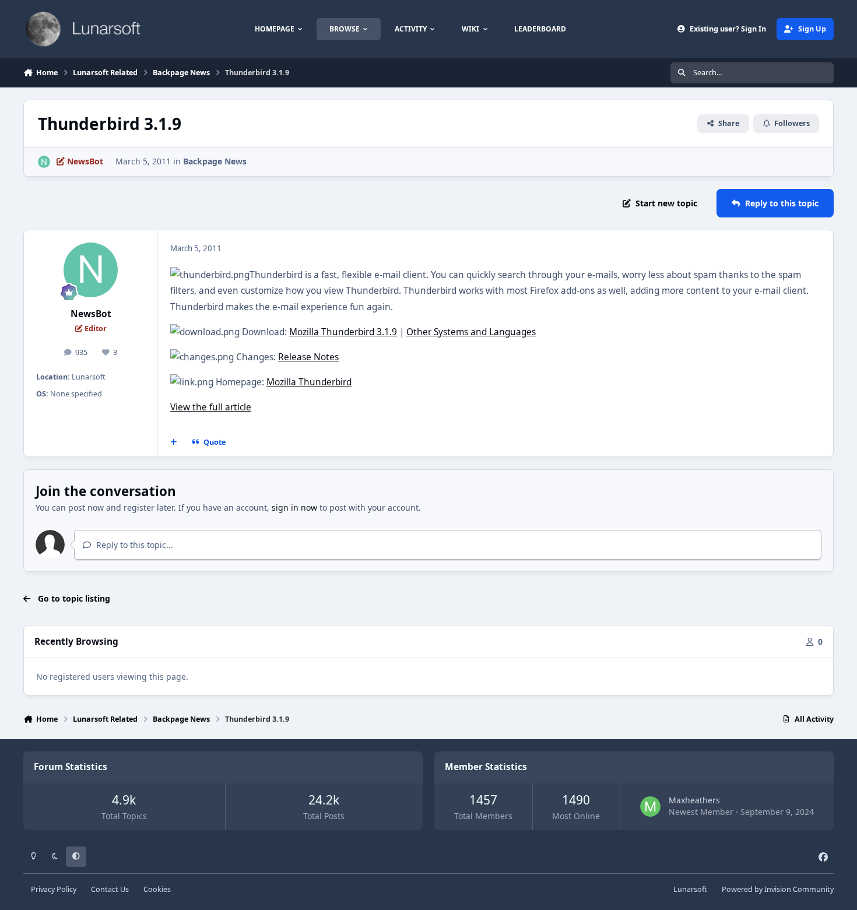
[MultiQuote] (174, 442)
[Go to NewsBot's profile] (44, 162)
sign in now (294, 507)
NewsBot (91, 314)
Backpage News (215, 161)
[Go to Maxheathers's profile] (650, 806)
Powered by (778, 889)
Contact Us (110, 889)
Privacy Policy (53, 889)
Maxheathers (694, 800)
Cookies (157, 889)
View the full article (210, 407)
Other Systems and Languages (471, 332)
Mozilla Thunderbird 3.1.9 (343, 332)
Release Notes (308, 357)
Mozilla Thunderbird (309, 382)
